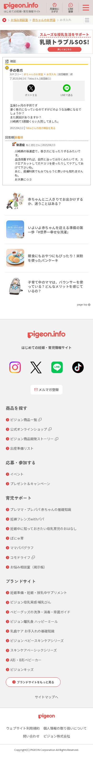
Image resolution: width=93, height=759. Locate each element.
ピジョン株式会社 (56, 736)
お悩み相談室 (19, 20)
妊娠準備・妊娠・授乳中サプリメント (38, 592)
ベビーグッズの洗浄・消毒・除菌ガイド (40, 611)
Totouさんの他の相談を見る (40, 128)
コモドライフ (20, 557)
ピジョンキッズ (22, 669)
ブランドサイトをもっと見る (35, 682)
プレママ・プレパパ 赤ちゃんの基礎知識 (40, 509)
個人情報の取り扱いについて (65, 728)
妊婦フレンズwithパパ (27, 519)
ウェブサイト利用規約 (23, 728)
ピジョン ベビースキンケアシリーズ (37, 640)
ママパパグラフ (22, 547)
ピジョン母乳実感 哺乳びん (30, 602)
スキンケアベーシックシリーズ (33, 650)
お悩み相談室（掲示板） (28, 567)
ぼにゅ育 (17, 538)
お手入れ (51, 74)
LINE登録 (70, 10)
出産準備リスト (22, 448)
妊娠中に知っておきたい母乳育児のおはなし (43, 528)
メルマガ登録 (49, 389)
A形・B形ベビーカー (25, 659)
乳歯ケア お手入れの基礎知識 (32, 631)
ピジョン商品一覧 (23, 419)
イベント (17, 474)
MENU (87, 20)
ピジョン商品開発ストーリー (32, 438)
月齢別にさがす (54, 10)
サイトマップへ (46, 697)
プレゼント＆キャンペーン (30, 483)
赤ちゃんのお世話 (43, 20)
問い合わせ (31, 736)
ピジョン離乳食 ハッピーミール (34, 621)
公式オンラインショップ (28, 429)
